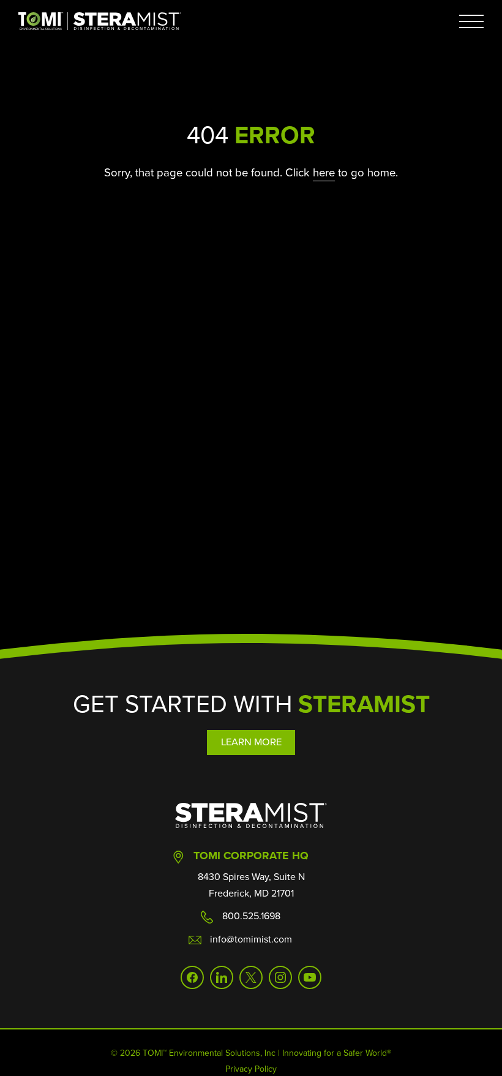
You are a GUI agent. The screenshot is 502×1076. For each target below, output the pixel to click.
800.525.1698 (251, 916)
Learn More (251, 742)
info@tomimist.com (251, 939)
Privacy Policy (251, 1069)
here (324, 172)
